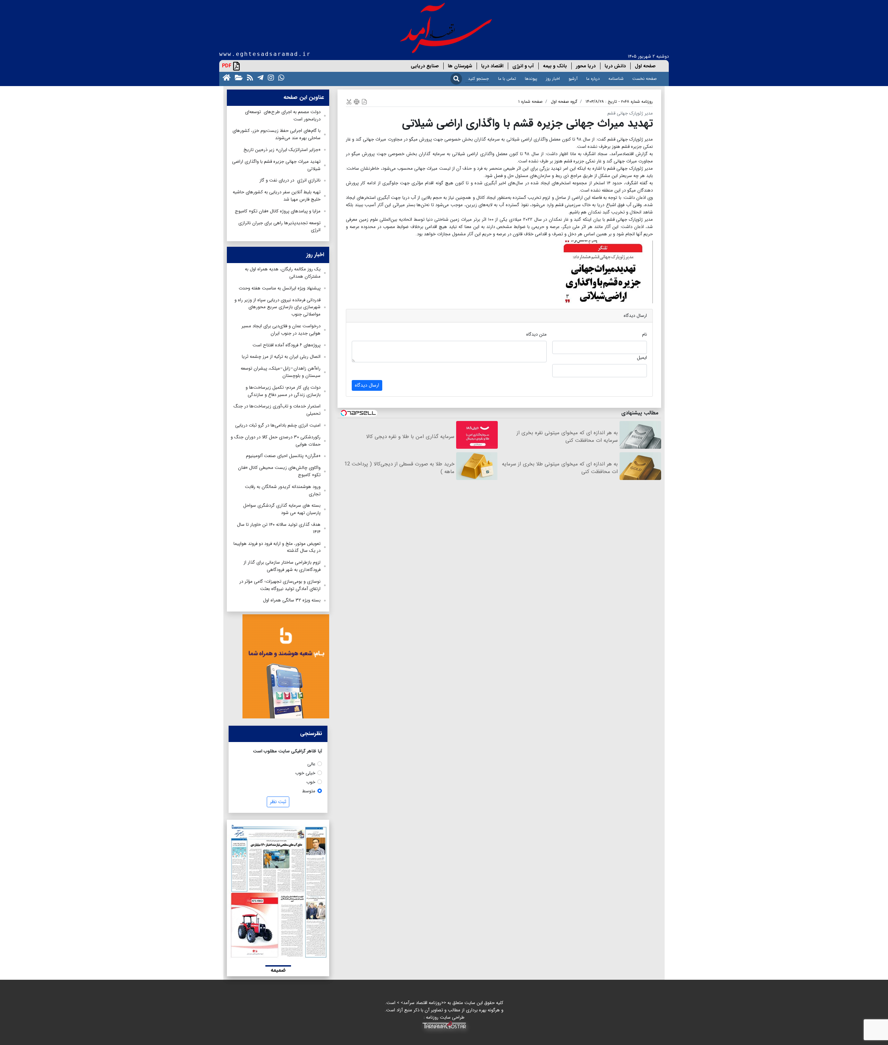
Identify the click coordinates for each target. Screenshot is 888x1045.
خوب (310, 782)
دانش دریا (615, 66)
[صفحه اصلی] (225, 77)
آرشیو (573, 78)
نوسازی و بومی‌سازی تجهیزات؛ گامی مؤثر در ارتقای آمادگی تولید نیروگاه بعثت (280, 585)
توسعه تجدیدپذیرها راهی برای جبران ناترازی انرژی (279, 226)
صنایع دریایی (425, 66)
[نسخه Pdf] (364, 101)
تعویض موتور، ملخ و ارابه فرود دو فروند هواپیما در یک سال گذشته (277, 547)
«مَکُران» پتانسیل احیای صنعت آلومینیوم (283, 456)
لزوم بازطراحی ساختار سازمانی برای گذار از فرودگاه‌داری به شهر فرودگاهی (282, 566)
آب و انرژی (523, 66)
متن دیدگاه (536, 334)
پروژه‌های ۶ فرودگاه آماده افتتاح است (287, 345)
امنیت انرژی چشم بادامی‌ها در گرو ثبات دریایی (278, 425)
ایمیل (642, 357)
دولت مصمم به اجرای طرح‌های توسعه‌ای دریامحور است (283, 115)
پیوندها (531, 78)
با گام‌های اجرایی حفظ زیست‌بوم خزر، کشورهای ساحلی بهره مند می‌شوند (276, 134)
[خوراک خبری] (248, 77)
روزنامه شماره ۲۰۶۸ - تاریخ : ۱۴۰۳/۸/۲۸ (619, 101)
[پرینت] (356, 101)
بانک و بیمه (555, 66)
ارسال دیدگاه (367, 385)
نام (644, 334)
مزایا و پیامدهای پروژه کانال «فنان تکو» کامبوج (278, 211)
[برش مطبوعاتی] (349, 101)
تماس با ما (507, 78)
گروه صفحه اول (564, 101)
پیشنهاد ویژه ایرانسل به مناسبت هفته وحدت (280, 288)
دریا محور (586, 66)
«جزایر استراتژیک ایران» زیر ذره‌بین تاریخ (282, 149)
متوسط (308, 791)
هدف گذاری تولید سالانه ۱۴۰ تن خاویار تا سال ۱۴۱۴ (279, 528)
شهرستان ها (460, 66)
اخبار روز (553, 78)
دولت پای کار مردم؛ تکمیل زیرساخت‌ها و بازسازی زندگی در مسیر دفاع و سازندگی (283, 391)
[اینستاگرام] (269, 77)
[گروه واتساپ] (279, 77)
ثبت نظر (278, 802)
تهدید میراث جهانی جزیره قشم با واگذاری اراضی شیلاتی (276, 165)
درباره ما (593, 78)
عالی (311, 764)
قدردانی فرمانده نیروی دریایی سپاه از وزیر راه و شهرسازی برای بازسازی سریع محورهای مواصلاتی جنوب (277, 307)
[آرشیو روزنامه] (237, 77)
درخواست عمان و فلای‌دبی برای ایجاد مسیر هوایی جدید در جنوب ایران (281, 329)
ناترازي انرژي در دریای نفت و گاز (290, 180)
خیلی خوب (305, 773)
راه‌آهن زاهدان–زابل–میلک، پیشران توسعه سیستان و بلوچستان (281, 372)
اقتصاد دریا (492, 66)
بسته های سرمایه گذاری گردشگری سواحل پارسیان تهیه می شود (282, 509)
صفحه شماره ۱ (530, 101)
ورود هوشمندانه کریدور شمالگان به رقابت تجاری (283, 490)
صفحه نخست (644, 78)
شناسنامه (616, 78)
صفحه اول (645, 66)
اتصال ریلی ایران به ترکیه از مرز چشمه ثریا (281, 356)
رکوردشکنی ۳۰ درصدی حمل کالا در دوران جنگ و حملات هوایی (276, 440)
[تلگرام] (259, 77)
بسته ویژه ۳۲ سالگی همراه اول (292, 600)
